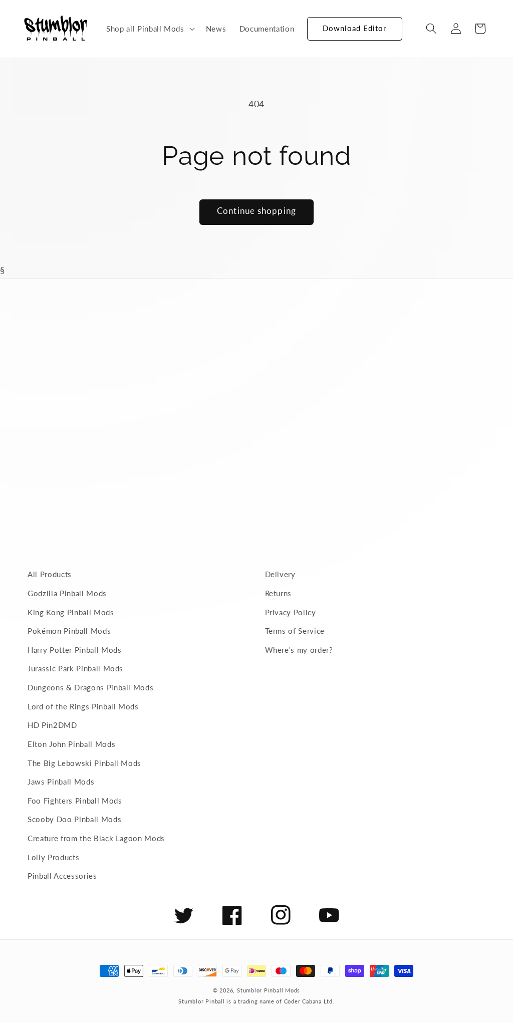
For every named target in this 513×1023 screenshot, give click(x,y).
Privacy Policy (290, 612)
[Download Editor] (307, 24)
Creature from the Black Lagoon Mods (96, 838)
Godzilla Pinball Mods (67, 593)
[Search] (431, 29)
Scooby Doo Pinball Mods (74, 819)
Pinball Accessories (62, 875)
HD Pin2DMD (52, 724)
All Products (50, 574)
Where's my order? (299, 649)
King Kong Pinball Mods (71, 612)
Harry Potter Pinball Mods (75, 649)
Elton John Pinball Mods (71, 743)
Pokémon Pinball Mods (69, 630)
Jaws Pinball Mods (61, 781)
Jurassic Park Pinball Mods (75, 668)
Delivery (280, 574)
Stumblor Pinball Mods (268, 990)
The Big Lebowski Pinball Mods (84, 763)
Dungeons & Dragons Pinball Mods (90, 687)
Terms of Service (295, 630)
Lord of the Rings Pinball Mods (83, 706)
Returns (278, 593)
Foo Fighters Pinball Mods (75, 800)
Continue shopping (256, 211)
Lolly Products (53, 857)
